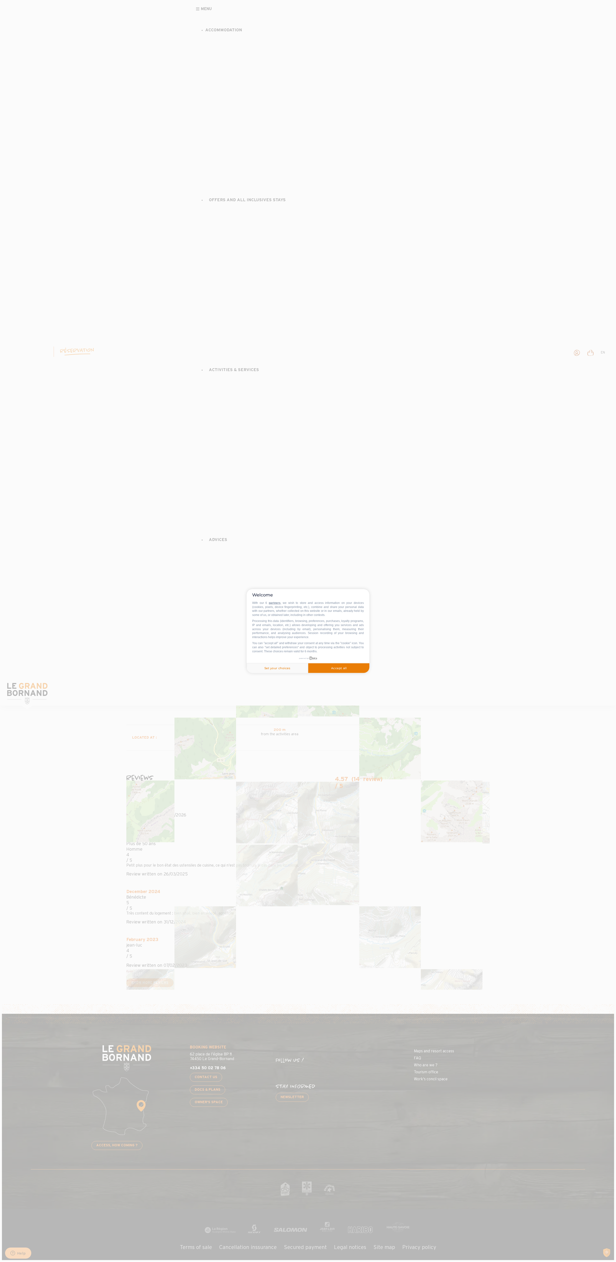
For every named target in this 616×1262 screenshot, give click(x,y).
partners (275, 603)
